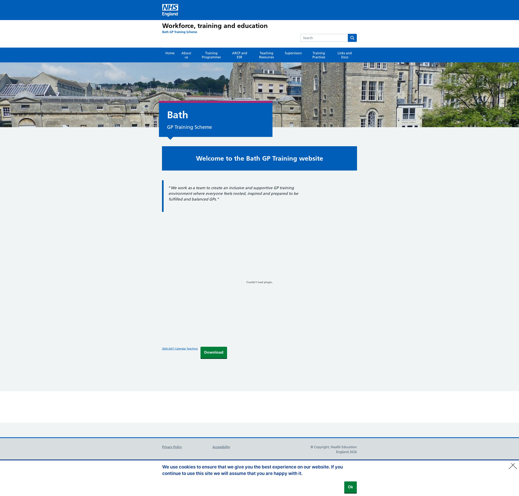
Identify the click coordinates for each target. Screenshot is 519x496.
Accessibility (221, 447)
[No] (514, 464)
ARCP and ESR (239, 55)
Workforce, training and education (215, 26)
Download (213, 352)
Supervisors (293, 53)
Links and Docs (345, 55)
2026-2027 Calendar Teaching (180, 348)
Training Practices (318, 55)
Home (170, 53)
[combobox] (324, 38)
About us (186, 55)
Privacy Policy (172, 447)
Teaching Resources (266, 55)
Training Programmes (211, 55)
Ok (350, 487)
